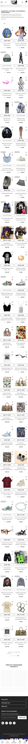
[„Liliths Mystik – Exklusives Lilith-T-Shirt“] (7, 632)
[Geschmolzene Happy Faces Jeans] (21, 58)
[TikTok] (10, 723)
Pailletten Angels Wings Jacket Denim (21, 593)
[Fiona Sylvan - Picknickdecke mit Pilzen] (21, 432)
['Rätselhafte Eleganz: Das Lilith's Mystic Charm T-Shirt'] (7, 357)
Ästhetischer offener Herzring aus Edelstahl (21, 269)
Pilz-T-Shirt (7, 617)
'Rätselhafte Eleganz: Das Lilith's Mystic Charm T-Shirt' (7, 369)
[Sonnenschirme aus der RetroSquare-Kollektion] (7, 532)
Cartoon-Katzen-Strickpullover (7, 44)
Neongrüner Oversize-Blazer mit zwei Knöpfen (21, 568)
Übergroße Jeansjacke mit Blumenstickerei (7, 593)
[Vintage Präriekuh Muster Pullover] (7, 58)
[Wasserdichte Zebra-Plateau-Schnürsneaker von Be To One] (21, 532)
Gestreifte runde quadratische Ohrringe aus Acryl (21, 468)
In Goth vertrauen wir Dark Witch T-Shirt (7, 269)
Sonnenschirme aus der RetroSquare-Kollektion (7, 543)
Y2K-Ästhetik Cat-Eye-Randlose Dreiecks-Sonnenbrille (7, 94)
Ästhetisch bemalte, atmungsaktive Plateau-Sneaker (20, 294)
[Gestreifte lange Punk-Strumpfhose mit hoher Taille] (21, 132)
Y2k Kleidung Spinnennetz (7, 193)
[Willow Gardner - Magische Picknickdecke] (21, 407)
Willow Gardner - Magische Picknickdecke (21, 418)
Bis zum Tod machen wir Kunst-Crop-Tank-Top (20, 44)
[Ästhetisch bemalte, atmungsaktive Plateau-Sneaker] (21, 282)
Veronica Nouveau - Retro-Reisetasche (21, 643)
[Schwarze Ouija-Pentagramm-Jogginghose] (7, 107)
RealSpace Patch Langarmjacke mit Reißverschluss (21, 119)
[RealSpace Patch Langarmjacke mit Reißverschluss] (21, 107)
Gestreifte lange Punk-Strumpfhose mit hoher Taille (21, 144)
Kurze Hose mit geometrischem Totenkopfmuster (7, 568)
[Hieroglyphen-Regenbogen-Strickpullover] (7, 232)
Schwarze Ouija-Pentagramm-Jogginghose (7, 119)
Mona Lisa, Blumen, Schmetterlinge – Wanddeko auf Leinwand (21, 344)
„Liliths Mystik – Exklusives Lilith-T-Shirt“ (7, 643)
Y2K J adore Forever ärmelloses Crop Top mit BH (7, 169)
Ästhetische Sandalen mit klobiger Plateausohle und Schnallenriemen (21, 493)
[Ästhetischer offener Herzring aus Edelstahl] (21, 257)
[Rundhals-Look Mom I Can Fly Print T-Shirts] (7, 482)
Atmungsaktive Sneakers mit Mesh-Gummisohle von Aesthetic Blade (7, 443)
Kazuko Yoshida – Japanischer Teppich (7, 394)
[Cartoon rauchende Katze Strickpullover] (7, 207)
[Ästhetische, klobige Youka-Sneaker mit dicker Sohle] (7, 282)
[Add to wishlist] (12, 28)
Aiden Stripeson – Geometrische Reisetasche (21, 394)
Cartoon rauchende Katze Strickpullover (7, 219)
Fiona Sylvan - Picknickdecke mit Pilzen (21, 443)
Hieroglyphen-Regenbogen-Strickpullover (7, 244)
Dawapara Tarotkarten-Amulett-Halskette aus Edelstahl (21, 319)
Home (2, 6)
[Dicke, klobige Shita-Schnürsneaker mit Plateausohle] (21, 157)
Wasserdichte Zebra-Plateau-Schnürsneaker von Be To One (21, 543)
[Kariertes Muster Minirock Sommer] (21, 182)
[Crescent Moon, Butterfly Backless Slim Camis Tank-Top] (7, 307)
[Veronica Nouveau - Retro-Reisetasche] (21, 632)
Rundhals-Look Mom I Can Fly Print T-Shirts (7, 493)
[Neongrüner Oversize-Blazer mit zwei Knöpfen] (21, 557)
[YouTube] (14, 723)
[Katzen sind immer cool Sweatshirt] (21, 83)
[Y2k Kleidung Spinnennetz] (7, 182)
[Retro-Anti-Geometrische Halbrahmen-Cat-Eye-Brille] (21, 357)
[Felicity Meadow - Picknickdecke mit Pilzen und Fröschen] (7, 457)
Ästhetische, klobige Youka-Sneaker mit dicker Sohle (7, 294)
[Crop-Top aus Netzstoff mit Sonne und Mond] (21, 232)
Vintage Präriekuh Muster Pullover (7, 69)
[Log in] (22, 2)
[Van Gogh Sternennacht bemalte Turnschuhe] (7, 507)
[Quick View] (12, 30)
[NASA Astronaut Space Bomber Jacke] (7, 132)
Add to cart (7, 240)
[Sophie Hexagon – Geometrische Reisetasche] (7, 407)
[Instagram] (2, 723)
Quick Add (7, 40)
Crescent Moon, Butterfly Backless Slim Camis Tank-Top (7, 319)
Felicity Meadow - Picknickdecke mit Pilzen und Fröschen (7, 468)
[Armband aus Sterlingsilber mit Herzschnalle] (21, 507)
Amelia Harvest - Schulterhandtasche (7, 344)
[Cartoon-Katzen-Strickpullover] (7, 33)
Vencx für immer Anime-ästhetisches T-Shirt (20, 219)
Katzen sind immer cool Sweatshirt (20, 94)
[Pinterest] (6, 723)
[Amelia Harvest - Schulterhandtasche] (7, 332)
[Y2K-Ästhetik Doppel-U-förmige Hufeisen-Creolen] (21, 607)
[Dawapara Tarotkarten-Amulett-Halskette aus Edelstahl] (21, 307)
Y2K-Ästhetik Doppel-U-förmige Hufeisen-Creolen (21, 618)
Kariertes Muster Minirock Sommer (20, 194)
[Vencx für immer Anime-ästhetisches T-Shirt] (21, 207)
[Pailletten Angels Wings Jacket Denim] (21, 582)
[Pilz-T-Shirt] (7, 607)
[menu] (1, 2)
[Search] (6, 2)
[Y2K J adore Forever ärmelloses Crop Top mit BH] (7, 157)
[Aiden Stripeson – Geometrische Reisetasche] (21, 382)
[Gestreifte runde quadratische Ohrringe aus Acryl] (21, 457)
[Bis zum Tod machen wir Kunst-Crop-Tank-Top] (21, 33)
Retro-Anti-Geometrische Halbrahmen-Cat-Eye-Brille (21, 369)
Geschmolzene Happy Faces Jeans (21, 69)
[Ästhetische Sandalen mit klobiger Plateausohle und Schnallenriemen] (21, 482)
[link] (7, 688)
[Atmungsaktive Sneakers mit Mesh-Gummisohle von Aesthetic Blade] (7, 432)
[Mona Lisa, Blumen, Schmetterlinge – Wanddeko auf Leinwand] (21, 332)
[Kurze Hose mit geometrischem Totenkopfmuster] (7, 557)
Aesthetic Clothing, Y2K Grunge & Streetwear (13, 6)
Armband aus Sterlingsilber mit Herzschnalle (21, 518)
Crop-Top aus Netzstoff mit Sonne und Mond (21, 244)
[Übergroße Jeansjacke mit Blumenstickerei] (7, 582)
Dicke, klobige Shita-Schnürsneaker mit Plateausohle (21, 169)
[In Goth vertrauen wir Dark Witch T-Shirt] (7, 257)
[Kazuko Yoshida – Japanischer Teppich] (7, 382)
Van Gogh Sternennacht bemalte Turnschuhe (7, 518)
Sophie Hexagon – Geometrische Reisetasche (7, 418)
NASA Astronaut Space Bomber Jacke (7, 144)
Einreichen (22, 717)
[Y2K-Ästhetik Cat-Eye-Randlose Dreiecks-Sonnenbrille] (7, 83)
